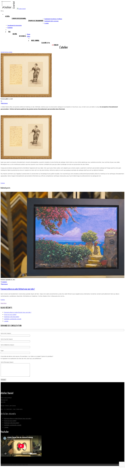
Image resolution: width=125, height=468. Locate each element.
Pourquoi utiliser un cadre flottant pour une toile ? (18, 289)
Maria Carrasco (4, 103)
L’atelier (10, 52)
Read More (3, 303)
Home (2, 52)
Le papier (46, 23)
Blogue (28, 34)
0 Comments (4, 282)
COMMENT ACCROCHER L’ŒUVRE (12, 319)
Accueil (7, 16)
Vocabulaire (10, 27)
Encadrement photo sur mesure (51, 21)
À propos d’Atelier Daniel (19, 18)
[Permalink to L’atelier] (26, 97)
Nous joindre (35, 40)
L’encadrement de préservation (14, 25)
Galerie (15, 34)
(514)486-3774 (45, 43)
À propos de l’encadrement (35, 21)
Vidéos (28, 36)
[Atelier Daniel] (13, 9)
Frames (6, 52)
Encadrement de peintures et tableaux (53, 19)
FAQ (9, 32)
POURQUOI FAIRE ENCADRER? (11, 317)
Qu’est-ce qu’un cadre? (10, 314)
